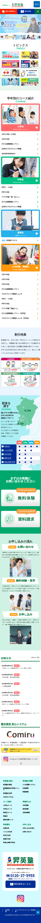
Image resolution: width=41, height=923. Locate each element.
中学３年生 (5, 192)
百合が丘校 (7, 454)
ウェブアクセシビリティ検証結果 (25, 910)
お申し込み (27, 824)
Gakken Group (8, 797)
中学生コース (7, 809)
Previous (2, 24)
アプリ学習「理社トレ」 (10, 308)
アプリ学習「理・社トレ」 (11, 197)
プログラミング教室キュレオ (12, 294)
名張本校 (7, 446)
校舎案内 (6, 824)
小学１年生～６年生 (9, 134)
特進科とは (27, 801)
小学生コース (7, 805)
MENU (37, 4)
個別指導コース (8, 819)
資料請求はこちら (22, 883)
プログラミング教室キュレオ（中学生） (16, 318)
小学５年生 (5, 279)
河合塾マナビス (9, 240)
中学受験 (25, 805)
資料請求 (27, 11)
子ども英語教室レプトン (10, 144)
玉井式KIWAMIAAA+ (9, 153)
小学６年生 (5, 139)
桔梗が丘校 (7, 458)
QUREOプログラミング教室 (11, 149)
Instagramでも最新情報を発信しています (23, 759)
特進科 (5, 816)
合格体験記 (26, 812)
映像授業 (25, 791)
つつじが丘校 (8, 450)
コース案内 (7, 801)
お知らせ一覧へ (35, 657)
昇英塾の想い (8, 781)
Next (38, 24)
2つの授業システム (29, 784)
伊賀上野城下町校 (9, 462)
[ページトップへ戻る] (38, 912)
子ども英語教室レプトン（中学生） (14, 313)
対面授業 (25, 788)
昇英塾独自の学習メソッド (11, 788)
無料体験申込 (10, 11)
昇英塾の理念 (7, 784)
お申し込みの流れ (28, 828)
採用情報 (7, 910)
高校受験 (25, 809)
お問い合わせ (27, 831)
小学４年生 (5, 274)
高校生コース (7, 812)
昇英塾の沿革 (7, 793)
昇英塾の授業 (28, 781)
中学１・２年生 (7, 187)
